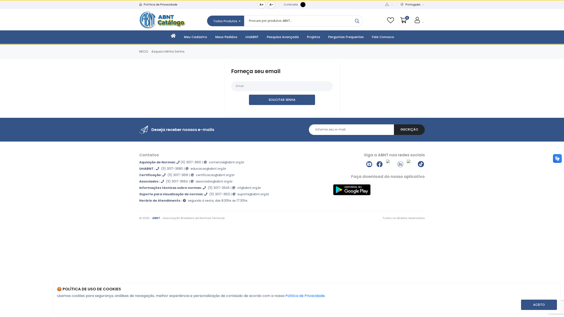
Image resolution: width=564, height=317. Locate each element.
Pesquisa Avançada (283, 37)
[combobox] (225, 21)
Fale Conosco (383, 37)
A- (271, 4)
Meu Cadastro (195, 37)
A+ (262, 4)
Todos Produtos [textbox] (225, 21)
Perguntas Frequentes (346, 37)
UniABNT (252, 37)
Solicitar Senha (282, 100)
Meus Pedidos (226, 37)
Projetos (313, 37)
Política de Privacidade (160, 4)
